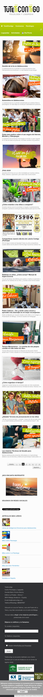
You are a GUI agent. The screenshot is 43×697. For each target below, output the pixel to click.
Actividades (15, 33)
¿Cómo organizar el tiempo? (12, 382)
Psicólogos (30, 26)
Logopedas (5, 33)
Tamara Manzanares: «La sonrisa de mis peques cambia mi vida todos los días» (20, 347)
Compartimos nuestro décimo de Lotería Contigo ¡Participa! (20, 240)
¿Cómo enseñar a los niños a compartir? (17, 204)
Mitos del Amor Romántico (10, 566)
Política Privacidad (38, 695)
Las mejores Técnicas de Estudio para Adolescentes (16, 452)
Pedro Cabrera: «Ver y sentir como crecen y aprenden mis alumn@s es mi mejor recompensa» (21, 312)
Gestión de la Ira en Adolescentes (15, 66)
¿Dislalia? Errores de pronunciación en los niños (20, 417)
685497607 (21, 603)
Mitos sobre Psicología (9, 540)
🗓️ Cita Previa (27, 33)
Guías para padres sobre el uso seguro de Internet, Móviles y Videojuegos (21, 135)
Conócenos (20, 26)
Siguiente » (37, 467)
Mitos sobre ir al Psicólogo (10, 553)
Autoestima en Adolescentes (13, 100)
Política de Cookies (20, 695)
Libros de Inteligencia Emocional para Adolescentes (19, 528)
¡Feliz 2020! (6, 170)
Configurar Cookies (24, 687)
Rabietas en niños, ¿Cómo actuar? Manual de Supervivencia (19, 276)
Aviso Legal (29, 695)
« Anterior (11, 464)
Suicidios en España (8, 578)
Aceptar (22, 692)
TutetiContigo (8, 26)
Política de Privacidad (24, 646)
